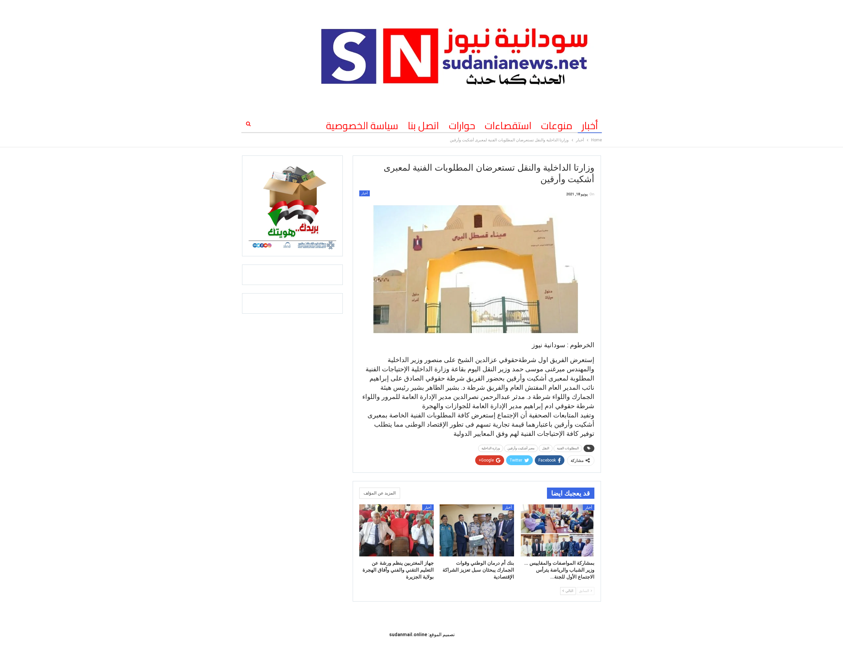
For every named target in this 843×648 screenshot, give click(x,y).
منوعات (556, 125)
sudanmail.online (408, 634)
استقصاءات (508, 125)
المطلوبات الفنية (568, 448)
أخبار (590, 125)
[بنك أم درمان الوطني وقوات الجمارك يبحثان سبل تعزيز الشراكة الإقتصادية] (477, 530)
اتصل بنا (423, 125)
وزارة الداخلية (490, 448)
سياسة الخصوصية (362, 125)
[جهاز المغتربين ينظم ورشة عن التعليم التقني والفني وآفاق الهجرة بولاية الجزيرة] (396, 530)
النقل (545, 448)
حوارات (462, 125)
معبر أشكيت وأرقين (520, 448)
